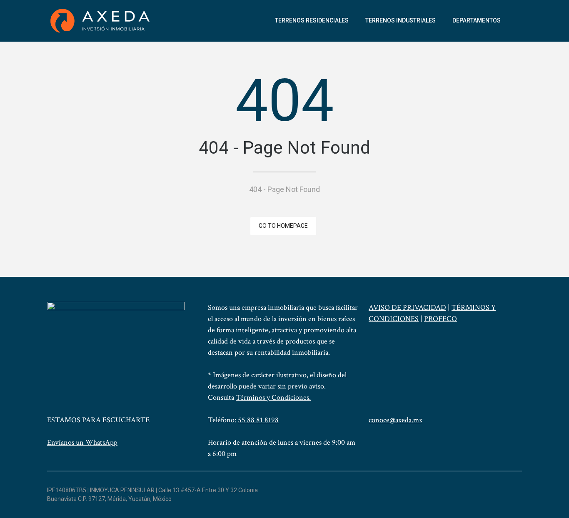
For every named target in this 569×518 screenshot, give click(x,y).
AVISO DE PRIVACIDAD (407, 307)
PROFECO (440, 319)
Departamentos (476, 20)
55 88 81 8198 (258, 420)
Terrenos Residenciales (312, 20)
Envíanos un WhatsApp (82, 442)
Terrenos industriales (400, 20)
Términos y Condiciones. (273, 397)
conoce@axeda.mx (395, 420)
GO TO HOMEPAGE (283, 225)
